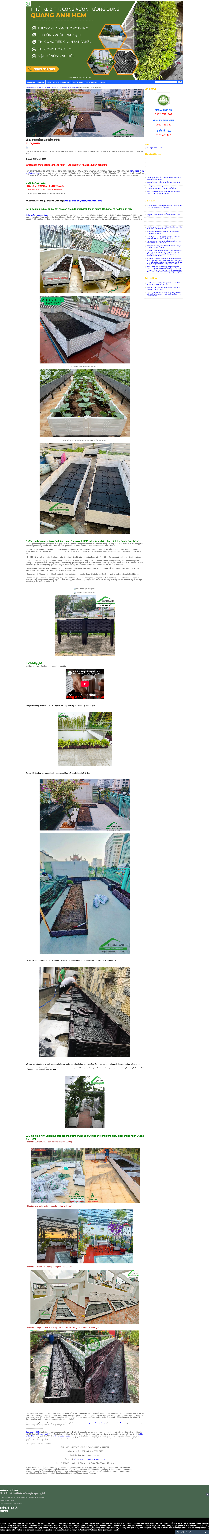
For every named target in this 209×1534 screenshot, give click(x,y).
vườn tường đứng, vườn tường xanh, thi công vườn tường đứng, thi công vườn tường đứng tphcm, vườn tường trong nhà (164, 294)
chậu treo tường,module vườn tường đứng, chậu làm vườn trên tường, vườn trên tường (164, 206)
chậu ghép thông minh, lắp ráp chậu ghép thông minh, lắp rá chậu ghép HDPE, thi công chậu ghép (164, 187)
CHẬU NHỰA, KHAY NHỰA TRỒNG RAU (49, 88)
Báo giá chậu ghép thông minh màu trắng (83, 201)
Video (49, 82)
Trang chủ (31, 82)
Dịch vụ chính (78, 82)
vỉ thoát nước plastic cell (63, 1436)
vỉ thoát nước (120, 1423)
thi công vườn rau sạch (154, 148)
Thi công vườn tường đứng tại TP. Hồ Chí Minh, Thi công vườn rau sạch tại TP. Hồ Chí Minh (163, 237)
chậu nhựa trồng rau (71, 88)
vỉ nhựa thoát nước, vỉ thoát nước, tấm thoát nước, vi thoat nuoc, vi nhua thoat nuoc (164, 242)
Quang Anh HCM (32, 1432)
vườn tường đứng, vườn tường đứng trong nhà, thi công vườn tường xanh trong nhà (163, 192)
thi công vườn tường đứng (94, 1423)
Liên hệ (102, 82)
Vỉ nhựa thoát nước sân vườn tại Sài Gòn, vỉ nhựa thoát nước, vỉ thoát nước (163, 232)
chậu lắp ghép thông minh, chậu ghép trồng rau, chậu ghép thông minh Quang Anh (164, 228)
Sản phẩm (40, 82)
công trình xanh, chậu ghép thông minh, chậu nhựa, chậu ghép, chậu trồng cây (164, 288)
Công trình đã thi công (61, 82)
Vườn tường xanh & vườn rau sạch (89, 1459)
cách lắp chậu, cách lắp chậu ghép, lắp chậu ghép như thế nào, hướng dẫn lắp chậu (163, 283)
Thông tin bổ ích (91, 82)
